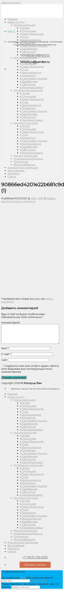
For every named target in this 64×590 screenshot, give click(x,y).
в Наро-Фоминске (32, 34)
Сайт (4, 359)
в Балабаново (29, 48)
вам (22, 577)
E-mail (6, 354)
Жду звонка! (39, 580)
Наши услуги (16, 397)
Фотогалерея (16, 170)
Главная (12, 394)
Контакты (13, 173)
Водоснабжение (24, 164)
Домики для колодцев (22, 167)
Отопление (21, 161)
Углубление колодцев (28, 90)
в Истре (25, 28)
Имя (5, 348)
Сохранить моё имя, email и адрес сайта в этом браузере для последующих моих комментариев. (30, 368)
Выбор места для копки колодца (28, 200)
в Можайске (28, 42)
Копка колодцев (24, 399)
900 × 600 (37, 198)
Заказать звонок (35, 69)
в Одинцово (28, 31)
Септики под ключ (26, 123)
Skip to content (11, 2)
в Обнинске (28, 51)
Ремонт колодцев (25, 155)
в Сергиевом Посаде (33, 45)
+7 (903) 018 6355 (35, 557)
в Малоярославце (31, 54)
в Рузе (24, 36)
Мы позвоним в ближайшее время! (27, 577)
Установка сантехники (28, 158)
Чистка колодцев (25, 57)
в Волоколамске (30, 39)
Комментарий (10, 322)
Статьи (11, 176)
